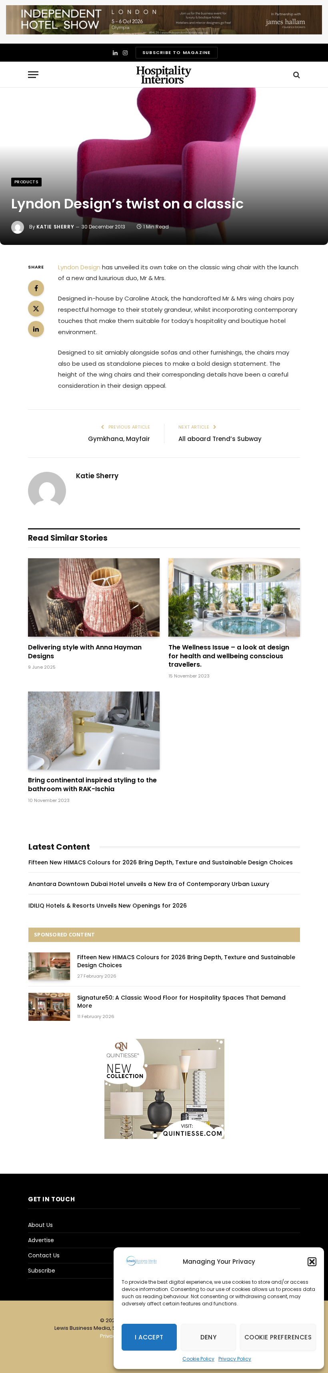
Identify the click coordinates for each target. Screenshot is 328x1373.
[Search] (296, 75)
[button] (312, 1262)
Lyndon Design (79, 267)
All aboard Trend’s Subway (220, 439)
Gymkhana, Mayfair (119, 439)
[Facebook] (36, 288)
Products (26, 182)
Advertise (41, 1240)
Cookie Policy (198, 1358)
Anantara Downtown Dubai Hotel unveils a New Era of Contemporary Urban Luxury (148, 884)
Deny (208, 1337)
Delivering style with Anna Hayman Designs (85, 652)
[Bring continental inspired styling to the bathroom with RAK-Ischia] (94, 731)
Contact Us (44, 1255)
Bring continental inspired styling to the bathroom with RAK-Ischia (92, 785)
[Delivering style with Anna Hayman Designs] (94, 597)
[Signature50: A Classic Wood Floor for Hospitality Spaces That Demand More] (49, 1006)
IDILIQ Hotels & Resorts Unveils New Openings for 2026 (107, 906)
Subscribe (41, 1271)
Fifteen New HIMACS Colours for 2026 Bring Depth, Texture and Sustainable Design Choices (160, 862)
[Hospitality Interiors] (164, 75)
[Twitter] (36, 309)
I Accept (149, 1337)
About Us (40, 1225)
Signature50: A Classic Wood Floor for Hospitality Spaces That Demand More (181, 1002)
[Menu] (33, 75)
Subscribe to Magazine (176, 52)
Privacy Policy (234, 1358)
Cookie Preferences (278, 1337)
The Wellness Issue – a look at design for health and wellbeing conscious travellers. (228, 656)
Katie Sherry (55, 226)
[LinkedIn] (36, 329)
